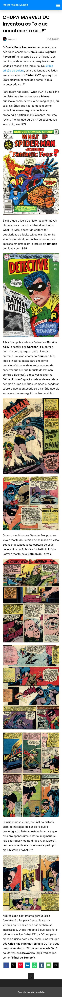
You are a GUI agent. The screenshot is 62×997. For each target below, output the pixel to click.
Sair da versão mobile (31, 992)
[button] (6, 965)
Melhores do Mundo (15, 5)
